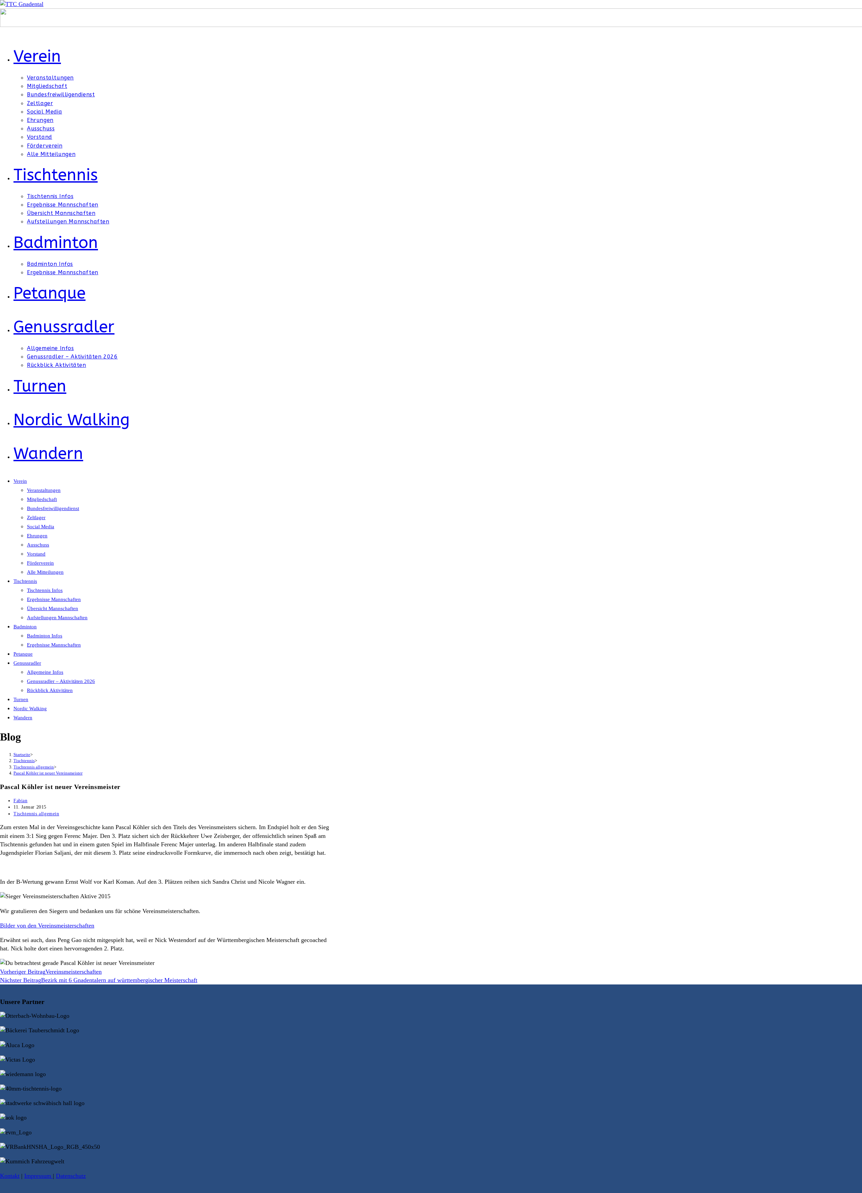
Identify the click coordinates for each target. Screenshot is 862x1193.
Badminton (25, 626)
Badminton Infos (44, 635)
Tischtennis (25, 581)
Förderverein (40, 563)
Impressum (38, 1175)
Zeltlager (36, 517)
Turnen (20, 699)
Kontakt (10, 1175)
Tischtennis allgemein (36, 813)
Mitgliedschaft (42, 499)
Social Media (40, 526)
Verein (20, 481)
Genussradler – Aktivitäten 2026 (61, 681)
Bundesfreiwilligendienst (53, 508)
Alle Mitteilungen (45, 572)
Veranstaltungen (44, 490)
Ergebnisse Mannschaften (54, 599)
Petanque (23, 654)
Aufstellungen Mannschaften (57, 617)
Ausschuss (38, 544)
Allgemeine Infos (45, 672)
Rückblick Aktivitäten (50, 690)
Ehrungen (37, 535)
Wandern (22, 717)
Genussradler (27, 663)
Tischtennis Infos (45, 590)
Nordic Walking (30, 708)
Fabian (20, 800)
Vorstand (36, 554)
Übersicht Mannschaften (52, 608)
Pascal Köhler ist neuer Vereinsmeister (47, 773)
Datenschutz (71, 1175)
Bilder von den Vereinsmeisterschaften (47, 925)
